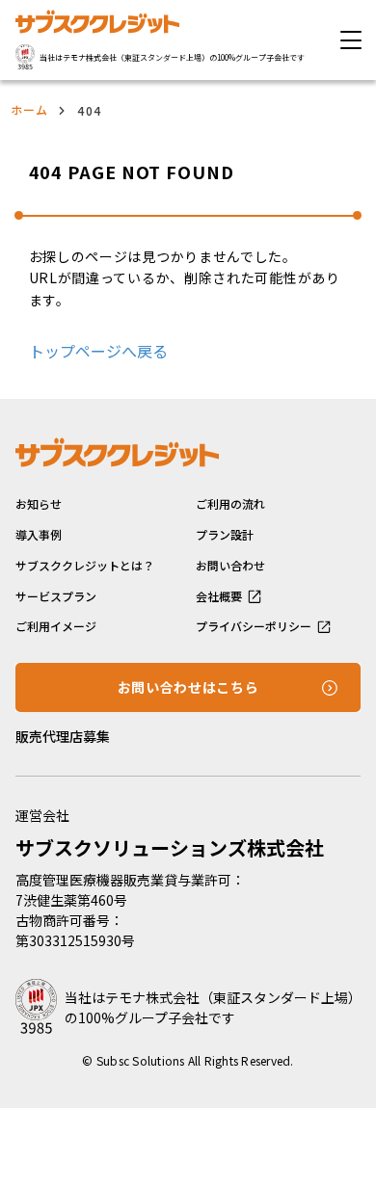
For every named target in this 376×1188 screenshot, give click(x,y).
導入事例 (38, 534)
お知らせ (38, 504)
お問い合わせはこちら (188, 687)
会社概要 (219, 596)
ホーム (30, 109)
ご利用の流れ (230, 504)
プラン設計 (225, 534)
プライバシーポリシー (253, 626)
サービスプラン (55, 596)
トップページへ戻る (98, 350)
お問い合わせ (230, 565)
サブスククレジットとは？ (84, 565)
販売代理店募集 (62, 736)
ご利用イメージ (55, 626)
